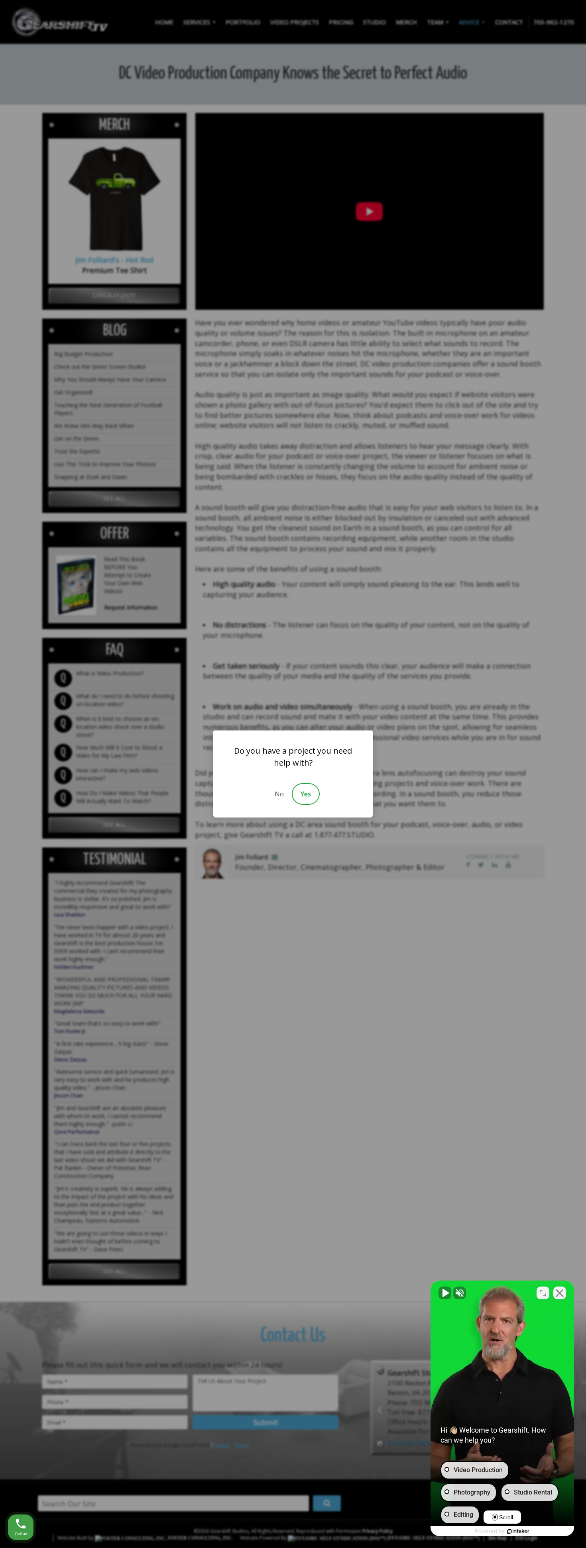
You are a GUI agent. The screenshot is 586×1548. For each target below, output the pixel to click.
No (279, 794)
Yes (306, 794)
